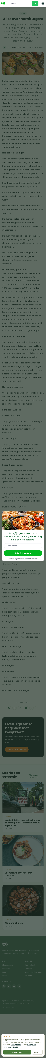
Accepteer (17, 1052)
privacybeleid (15, 1044)
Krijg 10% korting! (23, 553)
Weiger (37, 1052)
